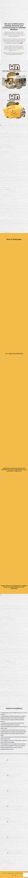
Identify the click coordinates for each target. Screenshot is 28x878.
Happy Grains (10, 873)
